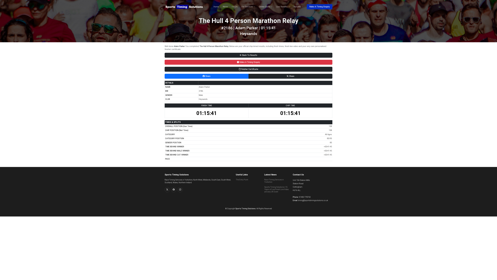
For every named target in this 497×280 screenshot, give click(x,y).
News (225, 6)
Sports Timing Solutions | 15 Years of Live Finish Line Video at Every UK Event (276, 189)
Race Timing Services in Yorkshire (274, 181)
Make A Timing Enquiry (319, 6)
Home (216, 6)
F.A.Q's (234, 6)
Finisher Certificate (249, 69)
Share (207, 76)
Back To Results (249, 55)
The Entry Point (242, 180)
